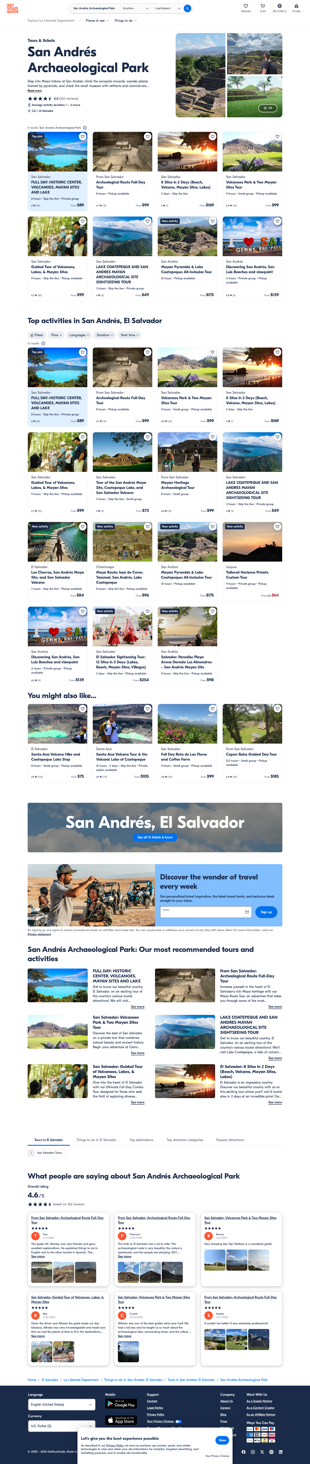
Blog (223, 1414)
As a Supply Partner (259, 1401)
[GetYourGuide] (13, 8)
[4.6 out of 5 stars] (40, 98)
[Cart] (262, 6)
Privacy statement (39, 934)
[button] (58, 171)
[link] (58, 171)
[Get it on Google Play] (121, 1404)
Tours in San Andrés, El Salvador (191, 1380)
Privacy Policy (155, 1414)
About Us (226, 1401)
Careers (225, 1408)
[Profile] (296, 6)
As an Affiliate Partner (261, 1414)
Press (223, 1421)
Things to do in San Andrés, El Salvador (133, 1380)
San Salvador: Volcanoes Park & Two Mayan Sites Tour (240, 1220)
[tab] (49, 1140)
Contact (152, 1401)
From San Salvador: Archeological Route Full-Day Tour (67, 1220)
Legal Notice (155, 1408)
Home (32, 1380)
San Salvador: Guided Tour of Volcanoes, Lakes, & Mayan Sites (67, 1299)
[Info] (85, 128)
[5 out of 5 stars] (68, 1228)
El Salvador (50, 1380)
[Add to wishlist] (82, 136)
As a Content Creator (261, 1408)
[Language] (279, 6)
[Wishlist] (246, 6)
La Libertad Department (81, 1380)
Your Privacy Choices (160, 1421)
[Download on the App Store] (121, 1421)
